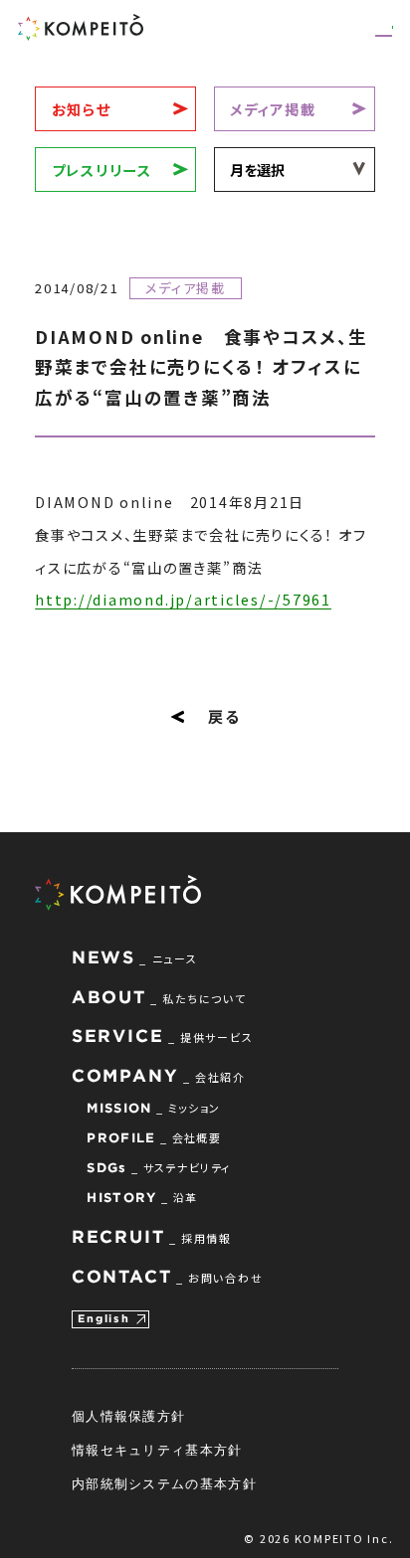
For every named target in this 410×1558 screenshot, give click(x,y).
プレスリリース (102, 169)
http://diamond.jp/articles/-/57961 (183, 599)
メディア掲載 (273, 108)
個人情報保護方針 (128, 1416)
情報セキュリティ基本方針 (157, 1450)
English (103, 1318)
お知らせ (81, 108)
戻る (224, 716)
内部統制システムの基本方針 (164, 1483)
